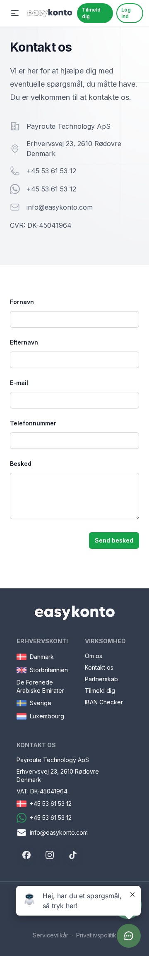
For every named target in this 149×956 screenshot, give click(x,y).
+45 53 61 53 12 (51, 171)
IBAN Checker (104, 702)
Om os (93, 655)
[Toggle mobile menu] (15, 13)
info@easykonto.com (59, 207)
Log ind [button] (126, 13)
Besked (20, 463)
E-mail (19, 382)
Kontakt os (99, 667)
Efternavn (24, 342)
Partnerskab (101, 678)
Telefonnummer (33, 423)
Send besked (114, 540)
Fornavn (22, 301)
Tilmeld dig (91, 13)
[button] (26, 855)
